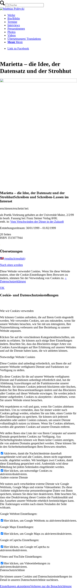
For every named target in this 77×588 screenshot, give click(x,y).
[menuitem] (42, 15)
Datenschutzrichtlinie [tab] (12, 570)
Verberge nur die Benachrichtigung (51, 586)
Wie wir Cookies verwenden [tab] (17, 310)
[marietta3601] (38, 81)
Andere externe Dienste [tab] (14, 477)
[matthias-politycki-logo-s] (12, 8)
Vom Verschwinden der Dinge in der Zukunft (37, 221)
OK (2, 287)
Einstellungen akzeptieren (15, 586)
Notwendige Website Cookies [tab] (17, 357)
